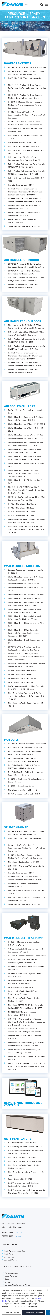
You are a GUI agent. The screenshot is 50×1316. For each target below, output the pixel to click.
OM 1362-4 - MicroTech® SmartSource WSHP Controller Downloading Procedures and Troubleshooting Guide (26, 1022)
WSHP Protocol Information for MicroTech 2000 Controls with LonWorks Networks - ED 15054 (26, 1066)
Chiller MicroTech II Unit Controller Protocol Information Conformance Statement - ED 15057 (23, 473)
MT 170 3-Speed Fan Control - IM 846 (24, 794)
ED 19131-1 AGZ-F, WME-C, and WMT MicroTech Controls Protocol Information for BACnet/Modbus (26, 490)
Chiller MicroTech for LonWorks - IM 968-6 (26, 435)
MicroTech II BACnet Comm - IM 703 (23, 147)
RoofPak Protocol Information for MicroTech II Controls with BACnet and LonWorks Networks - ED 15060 (25, 192)
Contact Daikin (10, 1260)
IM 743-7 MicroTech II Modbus (21, 508)
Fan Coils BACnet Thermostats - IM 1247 (25, 748)
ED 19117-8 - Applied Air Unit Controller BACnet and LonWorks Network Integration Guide (27, 88)
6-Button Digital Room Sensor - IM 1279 (25, 1147)
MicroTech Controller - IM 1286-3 (22, 1158)
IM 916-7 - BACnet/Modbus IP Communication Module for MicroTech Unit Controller (26, 115)
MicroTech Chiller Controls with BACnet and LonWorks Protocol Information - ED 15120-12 (26, 530)
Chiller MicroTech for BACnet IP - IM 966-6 (26, 424)
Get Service (9, 1257)
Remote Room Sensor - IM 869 (21, 185)
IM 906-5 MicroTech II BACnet (21, 516)
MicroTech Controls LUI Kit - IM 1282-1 (25, 1161)
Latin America (11, 1276)
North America (11, 1273)
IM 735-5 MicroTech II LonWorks (22, 504)
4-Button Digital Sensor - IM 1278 (22, 1143)
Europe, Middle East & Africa (17, 1285)
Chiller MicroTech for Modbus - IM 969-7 (25, 439)
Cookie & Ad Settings (12, 1312)
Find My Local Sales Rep (14, 1251)
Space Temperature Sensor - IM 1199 (24, 226)
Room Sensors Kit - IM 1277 (20, 1179)
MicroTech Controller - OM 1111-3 (22, 790)
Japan (7, 1279)
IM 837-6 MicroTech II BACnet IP (22, 512)
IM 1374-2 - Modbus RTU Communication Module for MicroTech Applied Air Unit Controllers (25, 105)
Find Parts (8, 1254)
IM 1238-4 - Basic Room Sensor (21, 786)
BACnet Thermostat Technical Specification (27, 68)
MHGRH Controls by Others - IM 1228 (24, 143)
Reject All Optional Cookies (34, 1312)
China (7, 1282)
